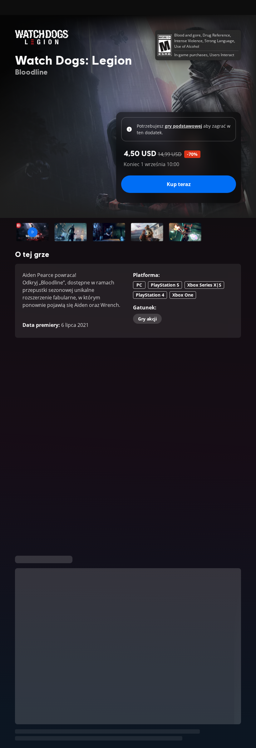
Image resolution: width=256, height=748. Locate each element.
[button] (32, 232)
